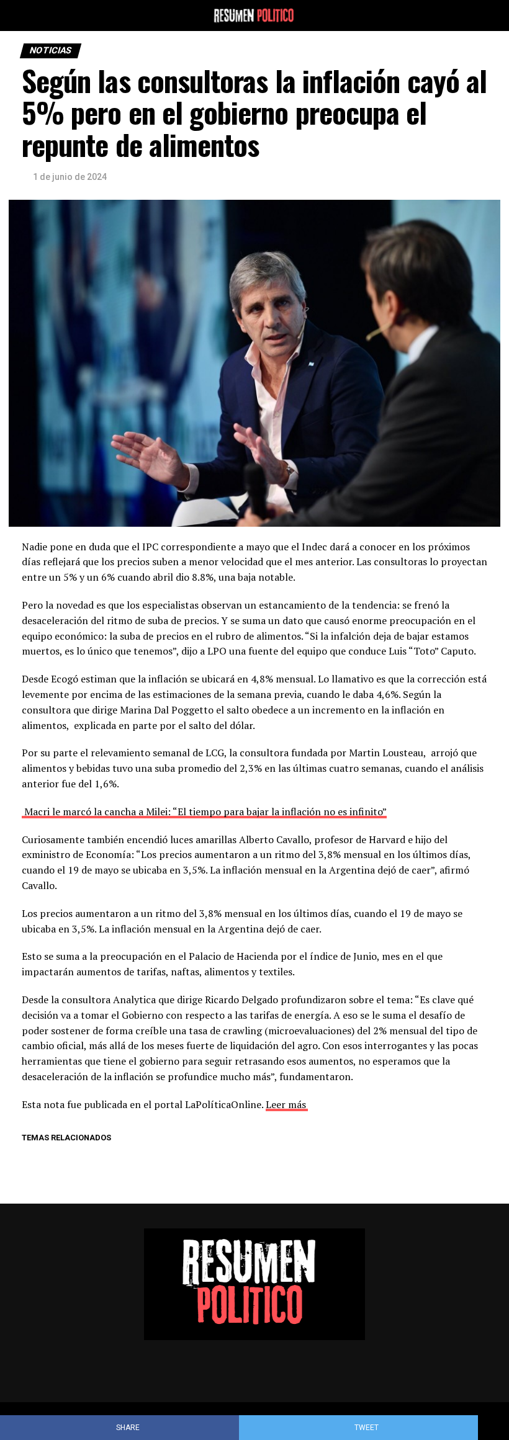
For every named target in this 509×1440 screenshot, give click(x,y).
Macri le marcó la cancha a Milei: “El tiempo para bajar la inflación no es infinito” (204, 811)
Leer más (286, 1104)
